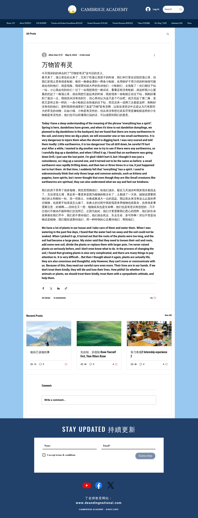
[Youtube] (86, 485)
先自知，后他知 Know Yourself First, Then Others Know (98, 354)
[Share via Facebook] (43, 288)
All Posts (31, 33)
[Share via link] (66, 288)
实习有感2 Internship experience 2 (149, 354)
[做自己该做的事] (48, 333)
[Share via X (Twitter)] (50, 288)
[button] (167, 34)
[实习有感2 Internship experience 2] (149, 333)
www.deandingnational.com (99, 503)
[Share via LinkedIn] (58, 288)
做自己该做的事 (40, 352)
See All (168, 315)
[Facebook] (98, 485)
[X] (110, 485)
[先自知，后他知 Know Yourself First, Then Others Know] (99, 333)
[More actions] (154, 55)
